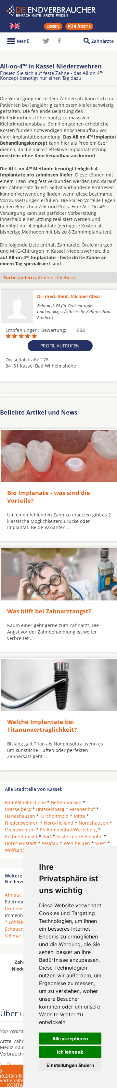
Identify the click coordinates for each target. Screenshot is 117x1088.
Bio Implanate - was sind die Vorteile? (48, 496)
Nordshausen (93, 823)
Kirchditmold (54, 816)
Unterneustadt (21, 843)
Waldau (50, 843)
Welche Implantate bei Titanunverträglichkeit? (42, 725)
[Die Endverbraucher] (58, 11)
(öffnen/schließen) (39, 277)
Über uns (16, 1064)
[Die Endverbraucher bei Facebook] (59, 41)
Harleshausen (20, 816)
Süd (47, 836)
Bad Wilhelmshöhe (25, 802)
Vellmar (13, 936)
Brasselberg (18, 809)
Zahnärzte (102, 41)
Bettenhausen (66, 802)
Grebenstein (18, 908)
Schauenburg (19, 929)
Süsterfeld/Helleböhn (79, 836)
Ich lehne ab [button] (70, 1052)
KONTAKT (17, 1085)
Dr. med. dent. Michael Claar (68, 296)
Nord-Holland (58, 823)
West (100, 843)
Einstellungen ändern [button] (70, 1065)
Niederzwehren (22, 823)
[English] (15, 26)
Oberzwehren (20, 830)
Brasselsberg (50, 809)
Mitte (79, 816)
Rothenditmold (21, 836)
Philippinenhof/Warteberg (68, 830)
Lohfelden (20, 922)
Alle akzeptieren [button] (70, 1038)
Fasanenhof (82, 809)
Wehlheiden (77, 843)
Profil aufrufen (60, 346)
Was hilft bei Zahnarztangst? (49, 611)
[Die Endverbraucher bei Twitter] (46, 41)
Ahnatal (13, 895)
